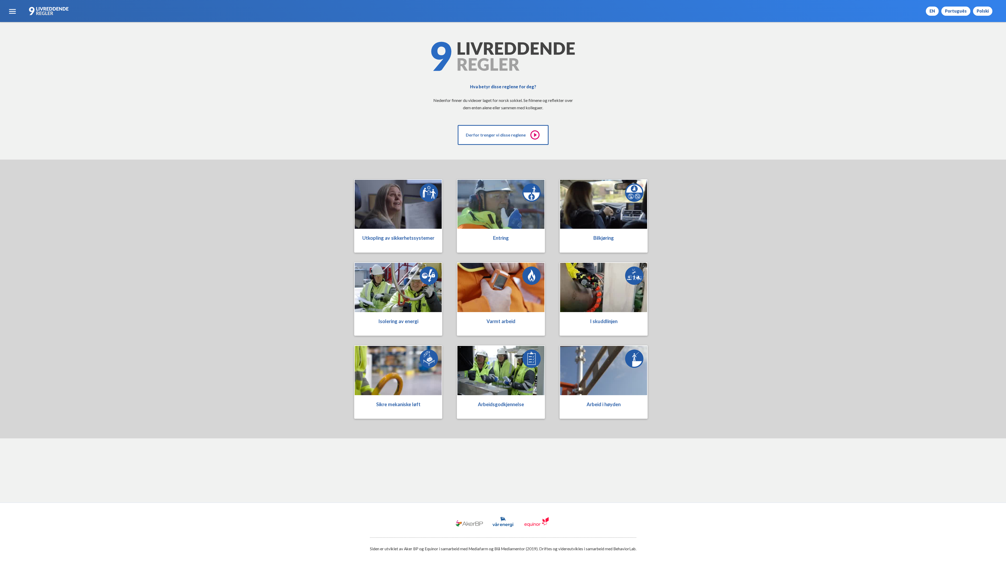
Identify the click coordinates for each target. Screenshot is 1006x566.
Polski (983, 10)
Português (956, 10)
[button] (12, 11)
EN (932, 10)
